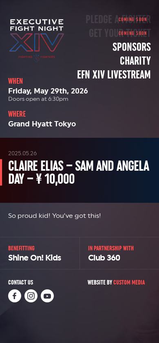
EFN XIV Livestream (114, 74)
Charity (135, 61)
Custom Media (129, 282)
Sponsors (132, 47)
